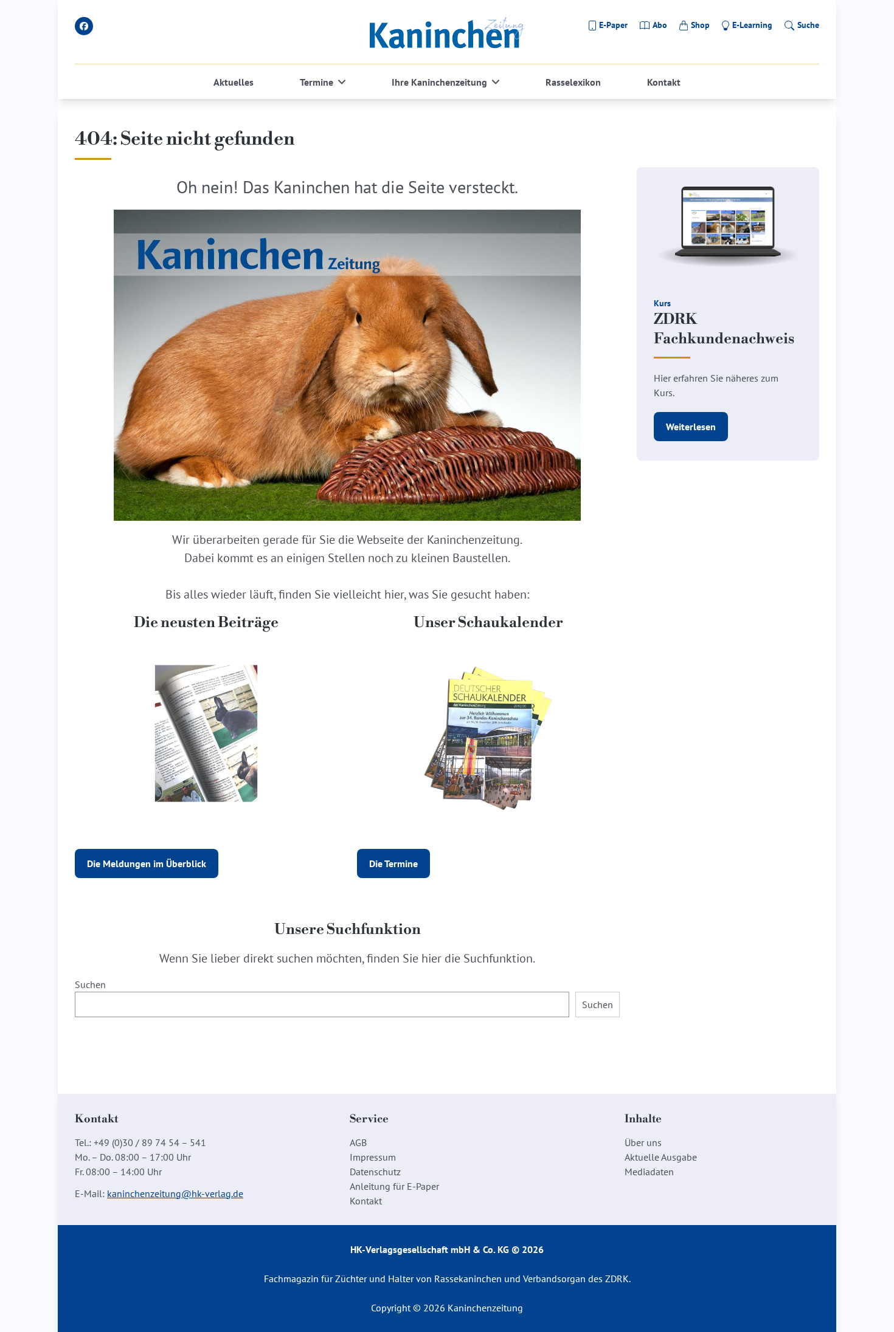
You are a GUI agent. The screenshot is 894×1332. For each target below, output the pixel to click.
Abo (660, 24)
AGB (358, 1142)
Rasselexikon (573, 82)
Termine (316, 82)
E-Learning (752, 24)
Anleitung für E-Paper (394, 1186)
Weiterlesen (691, 427)
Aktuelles (233, 82)
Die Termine (393, 863)
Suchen (90, 984)
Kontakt (664, 82)
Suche (808, 24)
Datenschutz (375, 1172)
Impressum (373, 1157)
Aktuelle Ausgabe (661, 1157)
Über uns (643, 1142)
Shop (700, 24)
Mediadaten (649, 1172)
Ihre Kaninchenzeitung (439, 82)
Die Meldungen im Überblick (146, 863)
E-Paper (613, 24)
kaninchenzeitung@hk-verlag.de (175, 1193)
